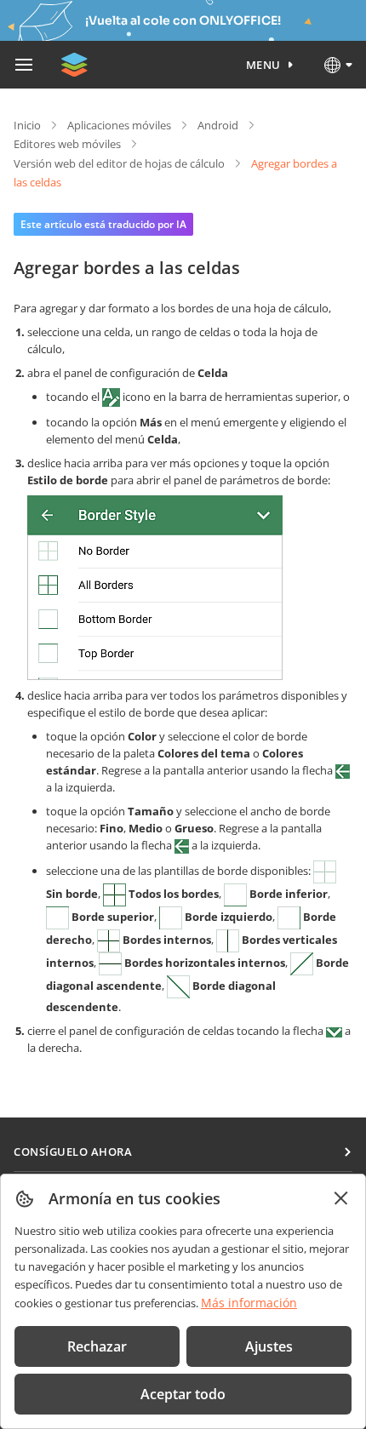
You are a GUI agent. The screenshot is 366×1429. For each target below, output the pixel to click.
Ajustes (269, 1346)
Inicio (27, 125)
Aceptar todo (183, 1394)
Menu (263, 64)
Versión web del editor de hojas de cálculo (119, 163)
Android (217, 125)
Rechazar (97, 1346)
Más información (249, 1303)
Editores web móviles (67, 143)
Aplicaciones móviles (119, 125)
